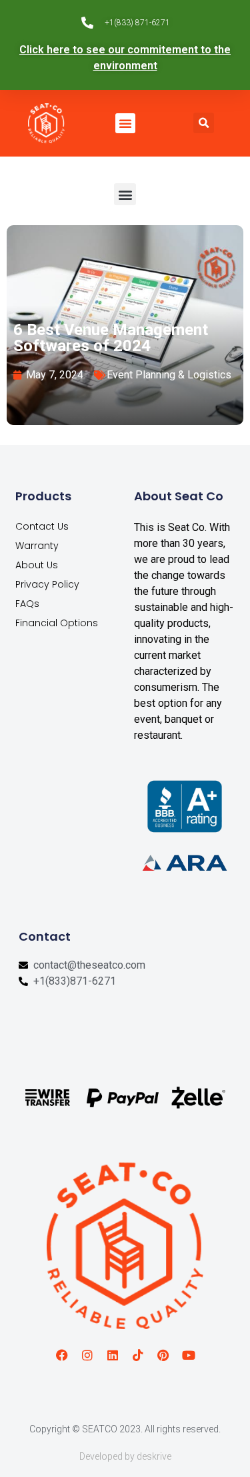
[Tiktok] (138, 1355)
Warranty (37, 545)
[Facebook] (62, 1355)
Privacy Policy (47, 584)
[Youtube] (189, 1355)
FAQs (27, 603)
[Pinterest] (163, 1355)
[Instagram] (87, 1355)
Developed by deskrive (125, 1456)
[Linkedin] (113, 1355)
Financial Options (56, 623)
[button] (125, 123)
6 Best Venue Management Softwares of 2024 (110, 337)
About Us (36, 565)
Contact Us (42, 526)
